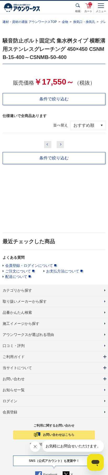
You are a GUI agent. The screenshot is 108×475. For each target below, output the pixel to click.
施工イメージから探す (21, 323)
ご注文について (18, 271)
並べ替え (60, 125)
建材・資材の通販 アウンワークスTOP (30, 22)
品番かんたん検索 (17, 312)
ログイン (10, 401)
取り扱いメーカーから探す (25, 301)
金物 (65, 22)
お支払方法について (62, 271)
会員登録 (10, 412)
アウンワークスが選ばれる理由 (28, 334)
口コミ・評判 (14, 346)
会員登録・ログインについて (29, 265)
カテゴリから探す (17, 290)
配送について (16, 277)
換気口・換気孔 (84, 22)
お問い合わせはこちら (58, 435)
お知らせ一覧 (14, 390)
